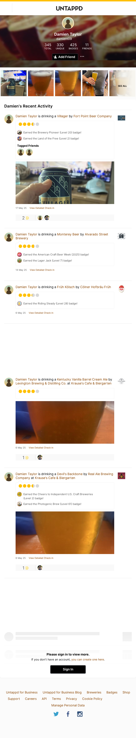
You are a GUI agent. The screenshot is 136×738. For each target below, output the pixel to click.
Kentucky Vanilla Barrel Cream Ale (82, 379)
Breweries (94, 692)
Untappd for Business (22, 692)
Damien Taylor (26, 116)
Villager (62, 116)
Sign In (68, 669)
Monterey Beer (68, 234)
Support (14, 699)
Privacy (71, 699)
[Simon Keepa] (40, 217)
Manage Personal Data (68, 705)
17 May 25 (21, 208)
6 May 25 (21, 313)
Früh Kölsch (66, 287)
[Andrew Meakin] (46, 217)
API (44, 699)
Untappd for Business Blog (62, 692)
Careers (31, 699)
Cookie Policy (92, 699)
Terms (56, 699)
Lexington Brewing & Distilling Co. (41, 383)
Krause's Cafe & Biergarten (91, 383)
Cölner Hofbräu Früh (95, 287)
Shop (126, 692)
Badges (111, 692)
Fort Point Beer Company (92, 116)
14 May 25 (21, 270)
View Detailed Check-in (42, 208)
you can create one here (87, 659)
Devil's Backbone (70, 474)
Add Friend (66, 57)
